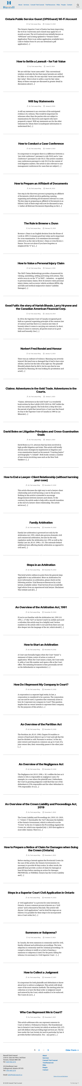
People (63, 5)
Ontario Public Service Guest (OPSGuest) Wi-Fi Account (41, 19)
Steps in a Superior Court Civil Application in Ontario (41, 892)
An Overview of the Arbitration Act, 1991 (41, 607)
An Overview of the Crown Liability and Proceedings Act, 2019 (41, 805)
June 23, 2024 (50, 66)
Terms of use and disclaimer (61, 1076)
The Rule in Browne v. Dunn (41, 223)
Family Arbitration (41, 522)
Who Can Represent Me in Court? (41, 1012)
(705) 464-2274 (11, 1071)
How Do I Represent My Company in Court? (41, 684)
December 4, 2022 (50, 855)
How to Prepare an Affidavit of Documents (41, 183)
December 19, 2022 (50, 527)
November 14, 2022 (50, 897)
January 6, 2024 (50, 106)
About (20, 5)
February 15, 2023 (50, 228)
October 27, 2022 (50, 937)
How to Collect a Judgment (41, 972)
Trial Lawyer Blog (35, 24)
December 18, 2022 (50, 570)
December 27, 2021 (50, 977)
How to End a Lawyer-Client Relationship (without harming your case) (41, 478)
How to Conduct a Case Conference (41, 143)
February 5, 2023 (50, 268)
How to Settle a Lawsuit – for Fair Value (41, 61)
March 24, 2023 (50, 188)
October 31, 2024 (50, 24)
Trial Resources (50, 5)
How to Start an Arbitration (41, 644)
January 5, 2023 (50, 396)
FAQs (58, 5)
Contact (69, 5)
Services (26, 5)
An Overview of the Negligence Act (41, 764)
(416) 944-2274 (11, 1062)
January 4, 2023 (50, 439)
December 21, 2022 (50, 485)
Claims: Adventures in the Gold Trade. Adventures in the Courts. (41, 390)
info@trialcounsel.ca (15, 1075)
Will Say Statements (41, 101)
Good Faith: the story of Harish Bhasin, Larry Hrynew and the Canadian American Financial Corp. (41, 307)
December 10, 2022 (50, 689)
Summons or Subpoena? (41, 932)
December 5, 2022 (50, 812)
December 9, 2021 (50, 1017)
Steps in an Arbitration (41, 564)
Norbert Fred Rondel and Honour (41, 348)
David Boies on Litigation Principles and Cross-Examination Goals (41, 433)
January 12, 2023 (50, 353)
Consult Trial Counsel (37, 5)
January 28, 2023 (50, 313)
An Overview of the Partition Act (41, 724)
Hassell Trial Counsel (15, 1083)
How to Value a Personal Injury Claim (41, 263)
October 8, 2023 (50, 148)
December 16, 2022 (50, 649)
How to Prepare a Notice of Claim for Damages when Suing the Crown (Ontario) (41, 848)
